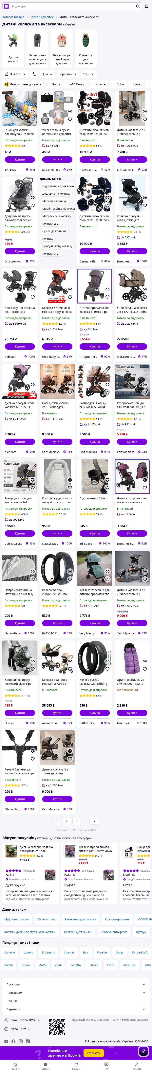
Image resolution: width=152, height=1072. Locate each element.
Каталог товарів (13, 17)
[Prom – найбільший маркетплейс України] (6, 6)
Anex (138, 84)
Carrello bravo (46, 919)
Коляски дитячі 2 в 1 (78, 932)
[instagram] (20, 1041)
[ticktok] (27, 1041)
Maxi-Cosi (129, 965)
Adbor (121, 84)
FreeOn (102, 952)
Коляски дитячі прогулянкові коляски (29, 932)
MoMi (42, 965)
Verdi (58, 965)
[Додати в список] (32, 119)
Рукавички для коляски (80, 919)
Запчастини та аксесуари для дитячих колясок (37, 61)
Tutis (148, 965)
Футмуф (141, 932)
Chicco (93, 965)
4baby (56, 84)
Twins (111, 965)
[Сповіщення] (146, 6)
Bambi (8, 965)
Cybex (120, 952)
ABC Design (78, 84)
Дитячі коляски (13, 59)
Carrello (9, 952)
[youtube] (6, 1041)
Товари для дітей (42, 17)
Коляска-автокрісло (114, 932)
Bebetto (75, 965)
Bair (85, 952)
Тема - (19, 1020)
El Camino (48, 952)
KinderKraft (140, 952)
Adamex (101, 84)
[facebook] (13, 1041)
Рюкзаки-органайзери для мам (61, 59)
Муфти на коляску (16, 919)
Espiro (26, 965)
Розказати (94, 1053)
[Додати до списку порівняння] (32, 111)
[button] (20, 159)
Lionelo (28, 952)
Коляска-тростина (117, 919)
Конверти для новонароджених (86, 61)
